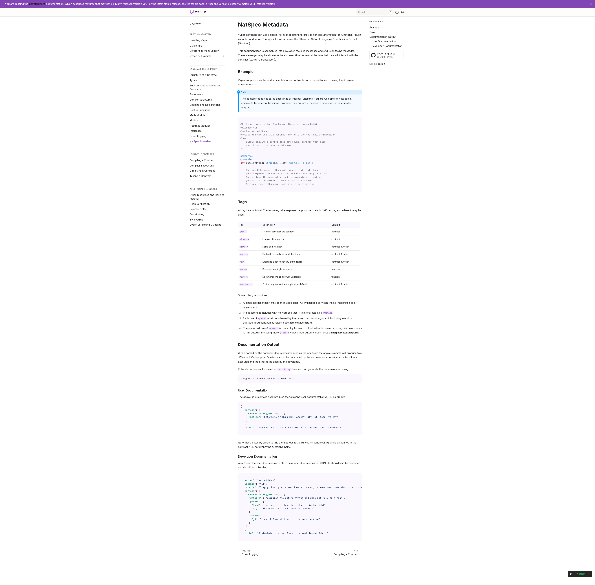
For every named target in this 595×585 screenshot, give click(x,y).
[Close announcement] (591, 4)
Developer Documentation (386, 45)
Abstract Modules (200, 125)
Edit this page (376, 64)
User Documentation (383, 41)
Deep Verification (200, 203)
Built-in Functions (200, 110)
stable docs (197, 3)
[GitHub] (397, 12)
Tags (372, 32)
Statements (196, 94)
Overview (195, 23)
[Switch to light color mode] (402, 12)
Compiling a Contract (202, 160)
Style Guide (196, 219)
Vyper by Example (200, 56)
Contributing (197, 214)
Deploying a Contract (202, 170)
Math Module (197, 115)
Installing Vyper (199, 40)
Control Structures (201, 99)
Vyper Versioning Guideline (205, 224)
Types (193, 80)
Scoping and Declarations (205, 104)
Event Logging (198, 136)
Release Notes (198, 209)
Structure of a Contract (203, 74)
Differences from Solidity (204, 50)
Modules (195, 120)
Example (374, 27)
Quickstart (196, 45)
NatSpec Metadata (200, 141)
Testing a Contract (200, 175)
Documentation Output (382, 36)
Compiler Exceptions (202, 165)
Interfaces (196, 130)
